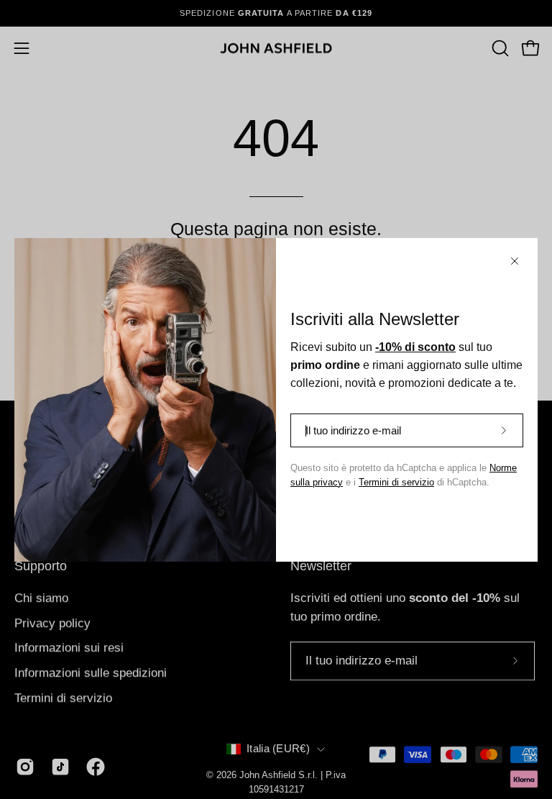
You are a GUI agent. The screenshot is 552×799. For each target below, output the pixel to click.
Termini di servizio (396, 483)
